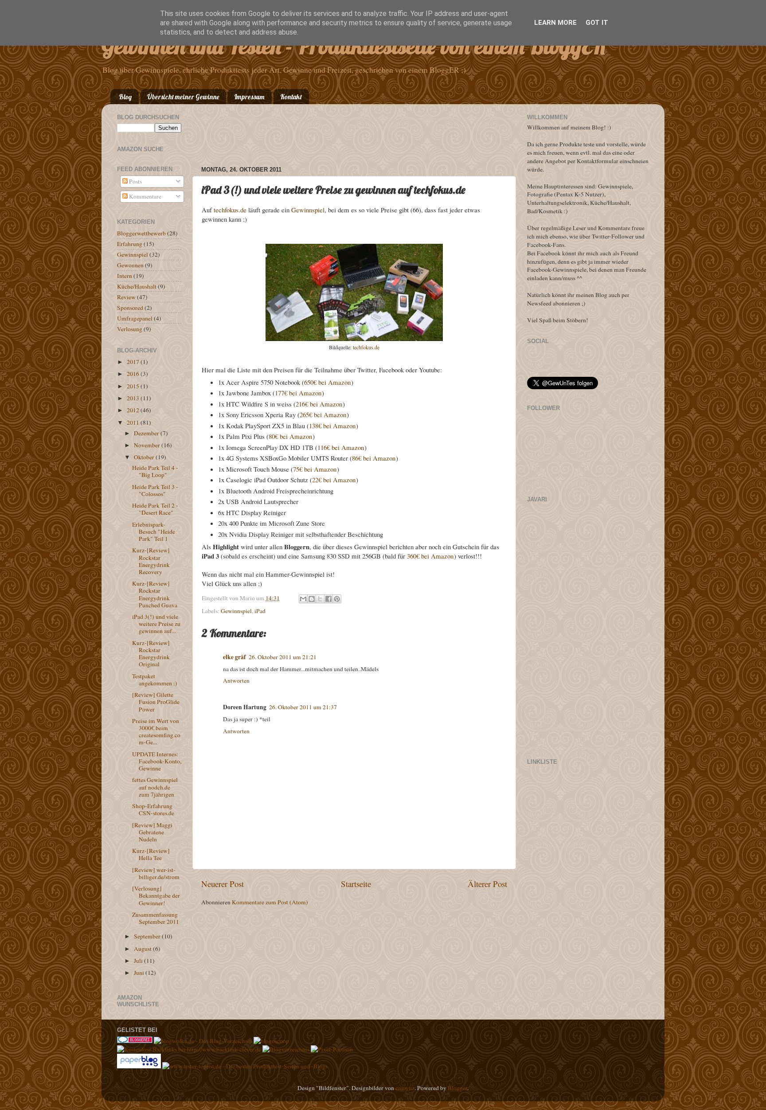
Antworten (236, 680)
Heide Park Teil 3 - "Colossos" (155, 490)
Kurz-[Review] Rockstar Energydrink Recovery (151, 561)
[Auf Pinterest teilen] (336, 598)
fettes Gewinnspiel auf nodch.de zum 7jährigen (155, 787)
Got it (597, 23)
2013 (134, 398)
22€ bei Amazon (334, 479)
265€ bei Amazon (323, 414)
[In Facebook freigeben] (328, 598)
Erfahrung (129, 244)
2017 (134, 362)
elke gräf (234, 657)
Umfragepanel (134, 318)
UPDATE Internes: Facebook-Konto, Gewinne (156, 761)
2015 (134, 386)
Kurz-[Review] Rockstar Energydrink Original (151, 653)
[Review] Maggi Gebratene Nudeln (152, 832)
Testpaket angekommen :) (154, 679)
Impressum (249, 97)
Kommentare (144, 196)
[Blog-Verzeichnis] (134, 1041)
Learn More (555, 23)
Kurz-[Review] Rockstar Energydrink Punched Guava (154, 594)
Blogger (457, 1088)
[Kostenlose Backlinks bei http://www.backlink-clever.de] (189, 1049)
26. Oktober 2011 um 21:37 (303, 707)
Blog (125, 97)
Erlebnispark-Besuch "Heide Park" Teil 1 (153, 531)
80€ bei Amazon (290, 436)
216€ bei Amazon (319, 403)
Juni (139, 973)
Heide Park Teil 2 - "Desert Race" (155, 508)
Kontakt (291, 97)
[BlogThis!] (311, 598)
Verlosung (129, 329)
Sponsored (130, 308)
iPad (260, 611)
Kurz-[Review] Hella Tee (151, 854)
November (147, 445)
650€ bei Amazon (327, 382)
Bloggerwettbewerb (141, 233)
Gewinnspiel (307, 209)
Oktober (145, 457)
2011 (134, 422)
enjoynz (404, 1088)
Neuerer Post (222, 883)
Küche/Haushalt (136, 286)
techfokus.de (230, 209)
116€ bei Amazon (340, 447)
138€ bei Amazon (332, 425)
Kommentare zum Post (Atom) (270, 902)
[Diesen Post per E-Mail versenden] (303, 598)
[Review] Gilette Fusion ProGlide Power (156, 702)
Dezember (147, 433)
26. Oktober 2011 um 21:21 (283, 657)
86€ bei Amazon (373, 457)
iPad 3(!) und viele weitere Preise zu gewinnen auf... (156, 624)
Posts (135, 181)
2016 (134, 374)
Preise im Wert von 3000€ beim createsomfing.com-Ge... (156, 732)
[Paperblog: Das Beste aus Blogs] (139, 1066)
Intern (124, 276)
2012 (134, 410)
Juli (139, 961)
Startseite (356, 883)
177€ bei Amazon (298, 392)
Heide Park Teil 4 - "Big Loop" (155, 471)
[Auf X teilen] (320, 598)
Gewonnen (130, 265)
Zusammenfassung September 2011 (155, 918)
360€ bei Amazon (430, 555)
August (143, 949)
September (148, 936)
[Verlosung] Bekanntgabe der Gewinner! (156, 895)
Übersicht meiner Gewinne (183, 97)
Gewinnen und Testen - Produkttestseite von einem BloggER (354, 46)
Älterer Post (487, 883)
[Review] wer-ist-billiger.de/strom (156, 873)
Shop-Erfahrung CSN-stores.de (153, 809)
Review (126, 297)
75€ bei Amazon (314, 469)
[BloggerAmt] (285, 1049)
